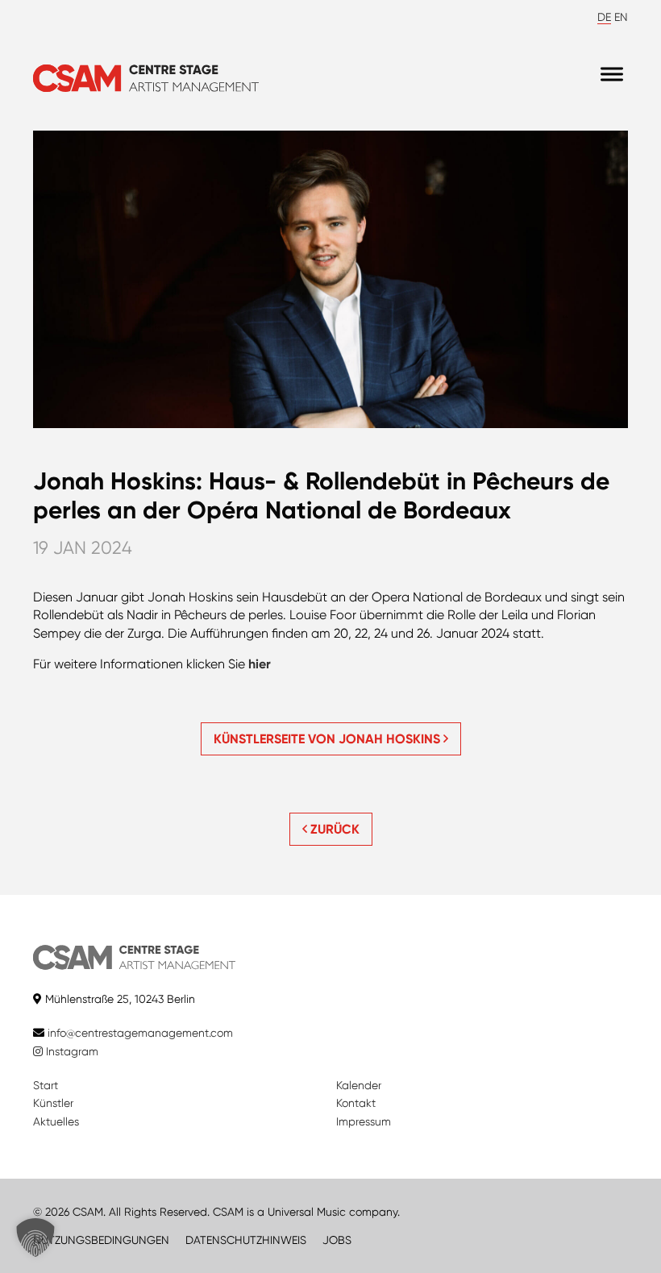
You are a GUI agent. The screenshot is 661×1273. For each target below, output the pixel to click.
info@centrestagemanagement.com (140, 1032)
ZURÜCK (333, 829)
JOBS (336, 1239)
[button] (35, 1237)
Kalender (358, 1085)
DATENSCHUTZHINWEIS (245, 1239)
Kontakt (356, 1102)
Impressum (363, 1121)
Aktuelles (56, 1121)
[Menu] (612, 74)
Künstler (53, 1102)
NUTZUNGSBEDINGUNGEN (101, 1239)
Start (45, 1085)
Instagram (70, 1051)
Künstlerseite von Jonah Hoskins (328, 739)
